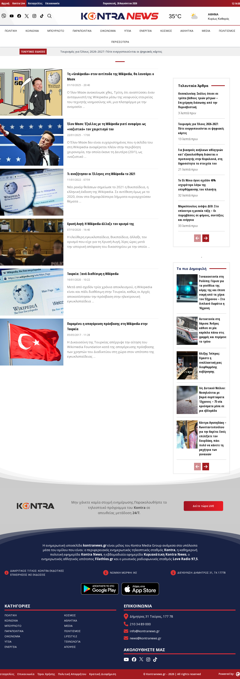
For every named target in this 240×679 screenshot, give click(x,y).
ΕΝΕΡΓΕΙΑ (146, 30)
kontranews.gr (94, 545)
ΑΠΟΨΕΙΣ (70, 647)
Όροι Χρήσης (46, 674)
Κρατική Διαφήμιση (102, 674)
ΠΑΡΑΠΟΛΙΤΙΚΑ (82, 30)
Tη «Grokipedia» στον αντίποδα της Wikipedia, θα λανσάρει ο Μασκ (110, 76)
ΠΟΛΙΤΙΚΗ (11, 30)
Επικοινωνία (52, 3)
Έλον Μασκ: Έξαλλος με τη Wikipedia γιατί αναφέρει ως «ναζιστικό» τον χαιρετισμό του (106, 126)
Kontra (169, 550)
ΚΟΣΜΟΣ (166, 30)
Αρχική (5, 3)
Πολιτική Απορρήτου (72, 674)
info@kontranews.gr (145, 631)
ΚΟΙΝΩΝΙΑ (32, 30)
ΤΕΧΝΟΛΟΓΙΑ (72, 641)
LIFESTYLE (70, 636)
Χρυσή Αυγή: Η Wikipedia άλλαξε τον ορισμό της (100, 223)
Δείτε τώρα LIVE (203, 506)
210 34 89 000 (140, 624)
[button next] (205, 238)
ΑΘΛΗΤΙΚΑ (186, 30)
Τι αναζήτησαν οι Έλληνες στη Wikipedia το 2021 (101, 173)
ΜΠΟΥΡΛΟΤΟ (55, 30)
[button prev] (197, 238)
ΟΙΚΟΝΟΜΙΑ (108, 30)
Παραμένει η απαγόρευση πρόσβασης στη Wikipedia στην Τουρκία (107, 326)
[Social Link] (4, 16)
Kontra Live (18, 3)
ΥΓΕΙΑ (127, 30)
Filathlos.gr (104, 559)
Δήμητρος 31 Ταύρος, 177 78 (151, 616)
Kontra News (91, 554)
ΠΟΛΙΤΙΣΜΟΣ (227, 30)
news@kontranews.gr (145, 638)
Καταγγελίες (35, 3)
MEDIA (206, 30)
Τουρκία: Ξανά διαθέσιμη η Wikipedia (92, 273)
